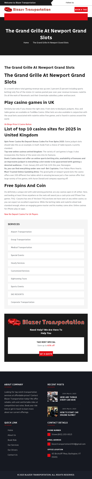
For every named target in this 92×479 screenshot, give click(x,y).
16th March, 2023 (69, 409)
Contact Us (12, 455)
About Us (12, 435)
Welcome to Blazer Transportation (20, 3)
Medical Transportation (21, 247)
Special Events (17, 255)
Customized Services (20, 271)
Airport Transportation (21, 232)
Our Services (13, 445)
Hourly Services (18, 263)
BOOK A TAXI (81, 10)
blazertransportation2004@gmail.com (69, 444)
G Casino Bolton (24, 124)
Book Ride (12, 440)
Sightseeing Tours (19, 279)
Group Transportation (21, 239)
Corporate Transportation (22, 302)
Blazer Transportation (38, 475)
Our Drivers (12, 450)
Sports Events (17, 286)
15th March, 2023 (69, 394)
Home (26, 43)
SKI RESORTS (17, 294)
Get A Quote (46, 354)
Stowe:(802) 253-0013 (62, 434)
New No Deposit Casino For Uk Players (21, 214)
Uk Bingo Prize (10, 124)
